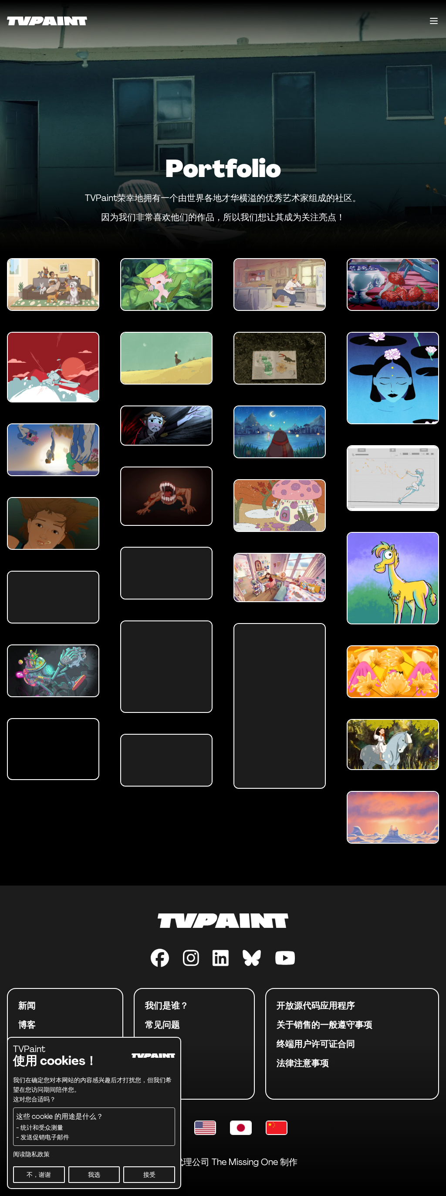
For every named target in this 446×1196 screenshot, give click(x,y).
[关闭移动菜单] (434, 21)
